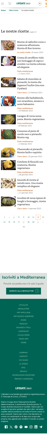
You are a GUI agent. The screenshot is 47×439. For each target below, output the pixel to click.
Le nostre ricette (23, 52)
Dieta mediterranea (25, 71)
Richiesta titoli (23, 327)
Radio (23, 320)
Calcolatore (24, 335)
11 (33, 217)
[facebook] (6, 426)
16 (14, 222)
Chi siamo (23, 360)
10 (29, 217)
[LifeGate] (23, 3)
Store (13, 3)
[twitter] (11, 426)
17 (19, 222)
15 (9, 222)
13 (43, 217)
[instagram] (31, 426)
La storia (23, 364)
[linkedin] (35, 426)
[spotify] (21, 426)
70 (24, 227)
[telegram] (40, 426)
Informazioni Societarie (23, 375)
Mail (23, 367)
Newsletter (23, 309)
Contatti (23, 356)
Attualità (23, 305)
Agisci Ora (23, 339)
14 (4, 222)
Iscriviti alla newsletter (21, 291)
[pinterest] (16, 426)
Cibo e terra (22, 92)
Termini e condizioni (23, 379)
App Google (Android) (23, 316)
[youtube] (26, 426)
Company (23, 352)
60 (33, 222)
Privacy (23, 371)
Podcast (23, 324)
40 (29, 222)
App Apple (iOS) (23, 312)
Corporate (23, 331)
